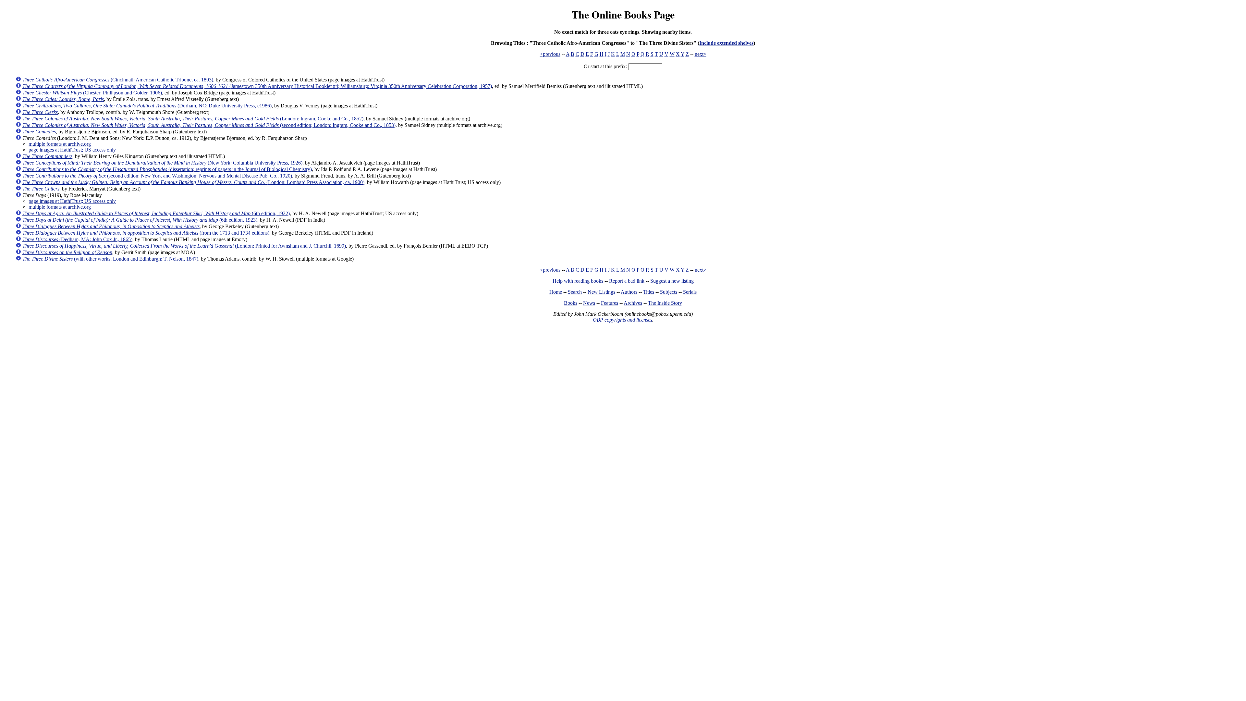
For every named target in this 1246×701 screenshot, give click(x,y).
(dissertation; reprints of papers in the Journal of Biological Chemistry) (167, 169)
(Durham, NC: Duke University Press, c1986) (147, 105)
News (589, 303)
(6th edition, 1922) (156, 213)
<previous (550, 54)
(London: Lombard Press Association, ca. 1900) (193, 182)
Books (570, 303)
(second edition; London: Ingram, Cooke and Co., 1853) (209, 125)
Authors (629, 292)
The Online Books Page (623, 14)
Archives (633, 303)
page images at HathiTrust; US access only (72, 150)
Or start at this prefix (605, 66)
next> (700, 54)
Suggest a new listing (672, 281)
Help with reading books (578, 281)
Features (609, 303)
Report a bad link (626, 281)
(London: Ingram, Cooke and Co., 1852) (192, 118)
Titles (648, 292)
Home (555, 292)
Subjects (668, 292)
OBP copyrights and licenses (622, 320)
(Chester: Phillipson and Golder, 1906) (92, 92)
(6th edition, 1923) (139, 220)
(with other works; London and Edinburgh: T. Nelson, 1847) (110, 259)
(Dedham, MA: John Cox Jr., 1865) (77, 239)
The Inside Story (665, 303)
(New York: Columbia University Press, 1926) (162, 163)
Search (575, 292)
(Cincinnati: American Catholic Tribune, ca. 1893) (117, 79)
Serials (690, 292)
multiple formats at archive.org (60, 144)
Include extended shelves (726, 43)
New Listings (601, 292)
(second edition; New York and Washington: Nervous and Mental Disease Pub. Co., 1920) (157, 175)
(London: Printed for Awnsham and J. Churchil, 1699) (184, 246)
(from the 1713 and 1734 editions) (145, 233)
